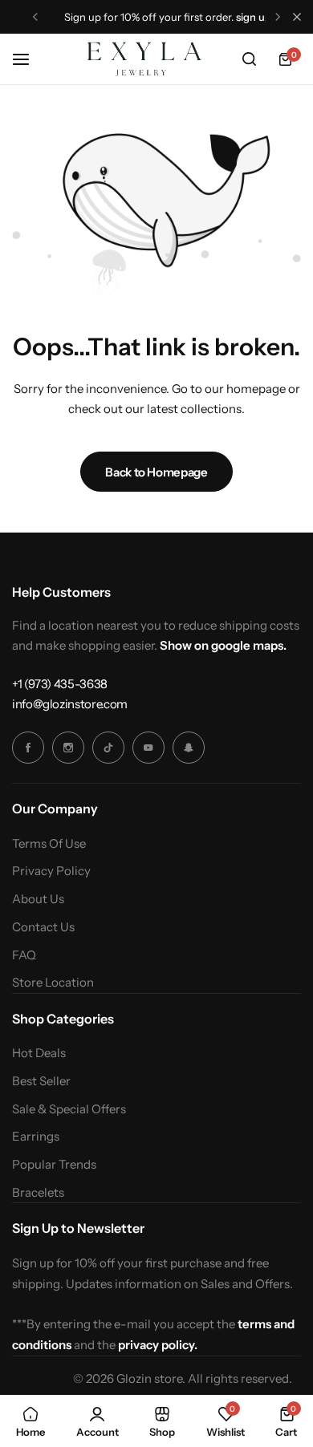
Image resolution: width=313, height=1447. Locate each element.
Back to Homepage (156, 472)
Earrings (35, 1136)
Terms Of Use (49, 844)
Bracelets (38, 1193)
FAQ (24, 955)
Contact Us (43, 927)
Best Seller (41, 1081)
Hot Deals (39, 1053)
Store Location (53, 982)
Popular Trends (54, 1164)
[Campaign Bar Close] (297, 17)
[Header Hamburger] (29, 59)
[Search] (249, 59)
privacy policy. (157, 1344)
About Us (38, 899)
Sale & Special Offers (69, 1109)
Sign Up (253, 16)
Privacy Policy (51, 871)
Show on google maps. (223, 645)
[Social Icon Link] (28, 748)
